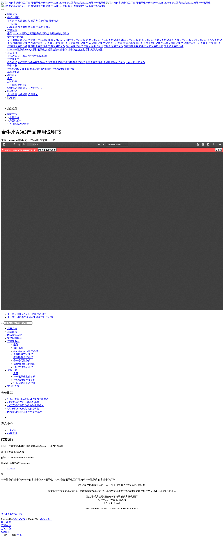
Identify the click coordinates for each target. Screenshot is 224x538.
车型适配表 (13, 386)
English (11, 468)
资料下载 (12, 370)
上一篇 (26, 314)
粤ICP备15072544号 (11, 513)
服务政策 (12, 331)
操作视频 (18, 347)
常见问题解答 (14, 338)
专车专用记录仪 (21, 360)
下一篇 (30, 317)
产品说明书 (15, 120)
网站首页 (12, 114)
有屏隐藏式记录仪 (19, 124)
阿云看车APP (14, 335)
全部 (9, 33)
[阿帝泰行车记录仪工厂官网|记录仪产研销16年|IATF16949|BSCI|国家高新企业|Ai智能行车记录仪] (112, 4)
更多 (19, 535)
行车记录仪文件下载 (24, 376)
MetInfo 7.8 (19, 519)
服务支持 (14, 117)
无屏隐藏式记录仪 (23, 354)
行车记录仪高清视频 (24, 383)
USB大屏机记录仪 (23, 367)
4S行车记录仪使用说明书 (26, 351)
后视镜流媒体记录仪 (24, 363)
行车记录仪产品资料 (24, 380)
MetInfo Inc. (46, 519)
